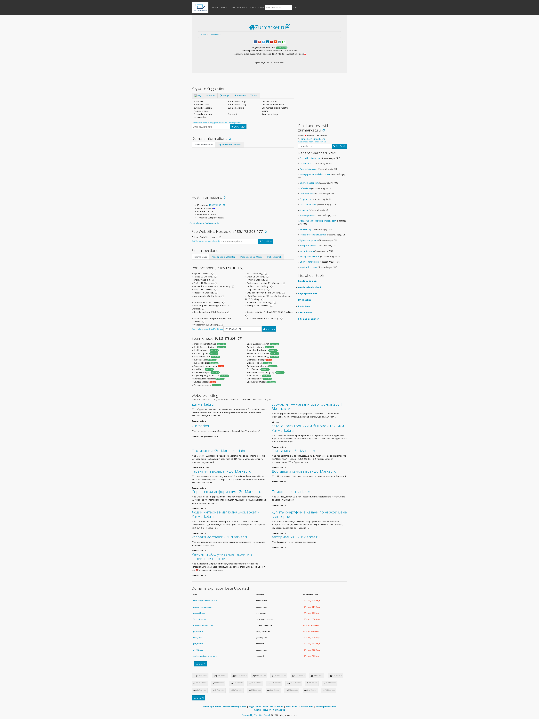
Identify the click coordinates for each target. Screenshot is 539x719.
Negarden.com (307, 251)
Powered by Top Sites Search (256, 715)
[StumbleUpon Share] (275, 41)
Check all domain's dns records (204, 223)
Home (203, 34)
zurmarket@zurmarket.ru (313, 138)
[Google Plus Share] (259, 41)
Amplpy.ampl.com (308, 245)
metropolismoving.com (203, 607)
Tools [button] (260, 7)
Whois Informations (203, 144)
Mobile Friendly (274, 256)
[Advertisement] (243, 168)
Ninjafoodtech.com (309, 267)
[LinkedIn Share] (267, 41)
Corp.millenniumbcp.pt (310, 158)
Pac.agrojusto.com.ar (310, 256)
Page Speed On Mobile (251, 256)
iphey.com (197, 637)
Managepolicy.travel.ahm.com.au (315, 174)
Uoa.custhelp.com (308, 204)
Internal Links (200, 256)
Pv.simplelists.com (308, 168)
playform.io (198, 643)
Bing (199, 95)
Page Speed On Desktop (224, 256)
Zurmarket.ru (215, 34)
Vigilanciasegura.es (309, 240)
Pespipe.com (306, 199)
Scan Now (267, 241)
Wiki (255, 95)
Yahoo (211, 95)
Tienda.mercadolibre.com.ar (313, 234)
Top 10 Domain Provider (229, 144)
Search (296, 7)
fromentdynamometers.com (205, 600)
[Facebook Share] (255, 41)
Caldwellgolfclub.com (309, 261)
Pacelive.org (305, 229)
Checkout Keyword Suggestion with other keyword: (216, 122)
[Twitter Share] (263, 41)
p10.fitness (198, 650)
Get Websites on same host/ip (206, 241)
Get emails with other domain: (312, 141)
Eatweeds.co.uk (307, 193)
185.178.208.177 (217, 205)
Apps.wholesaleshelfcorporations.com (318, 220)
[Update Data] (229, 138)
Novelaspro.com (307, 215)
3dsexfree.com (199, 619)
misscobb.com (199, 613)
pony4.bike (198, 631)
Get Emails (340, 146)
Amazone (241, 95)
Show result (239, 126)
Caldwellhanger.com (309, 182)
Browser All (200, 664)
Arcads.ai (304, 209)
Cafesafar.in (305, 188)
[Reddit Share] (279, 41)
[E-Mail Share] (284, 41)
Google (225, 95)
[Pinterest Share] (271, 41)
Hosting (253, 7)
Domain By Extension (238, 7)
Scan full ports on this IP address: (207, 329)
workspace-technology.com (205, 656)
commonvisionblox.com (203, 625)
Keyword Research (220, 7)
